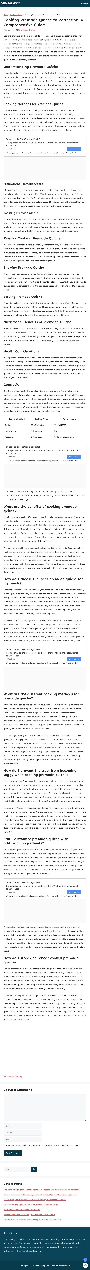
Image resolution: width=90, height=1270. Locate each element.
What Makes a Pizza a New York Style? (22, 1209)
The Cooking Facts (42, 1266)
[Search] (34, 1169)
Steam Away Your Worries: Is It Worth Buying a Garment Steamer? (35, 1199)
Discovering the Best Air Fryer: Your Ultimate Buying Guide (31, 1205)
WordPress (65, 1266)
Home (6, 15)
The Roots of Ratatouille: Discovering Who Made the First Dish (33, 1219)
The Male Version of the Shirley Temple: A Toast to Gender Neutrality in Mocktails (41, 1190)
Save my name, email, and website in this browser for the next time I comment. (43, 1145)
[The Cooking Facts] (10, 3)
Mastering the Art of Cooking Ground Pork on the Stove (29, 1214)
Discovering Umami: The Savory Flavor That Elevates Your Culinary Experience (40, 1195)
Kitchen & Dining (16, 15)
